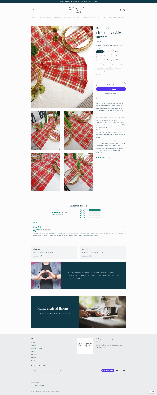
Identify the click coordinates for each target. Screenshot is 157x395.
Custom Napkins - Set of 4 (106, 71)
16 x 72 (117, 56)
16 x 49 (117, 51)
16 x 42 (108, 51)
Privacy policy (56, 391)
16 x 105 (109, 63)
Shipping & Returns (36, 348)
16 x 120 (100, 67)
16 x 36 (100, 51)
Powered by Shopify (47, 391)
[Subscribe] (60, 370)
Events (33, 360)
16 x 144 (118, 67)
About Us (33, 345)
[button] (33, 10)
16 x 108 (118, 63)
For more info (37, 256)
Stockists (33, 357)
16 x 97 (117, 59)
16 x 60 (108, 55)
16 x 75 (100, 59)
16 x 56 (100, 55)
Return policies (87, 256)
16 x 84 (108, 59)
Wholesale (34, 354)
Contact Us (34, 351)
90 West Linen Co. (39, 391)
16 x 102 (100, 63)
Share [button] (99, 98)
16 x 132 (109, 67)
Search (33, 342)
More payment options (111, 93)
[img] (37, 227)
